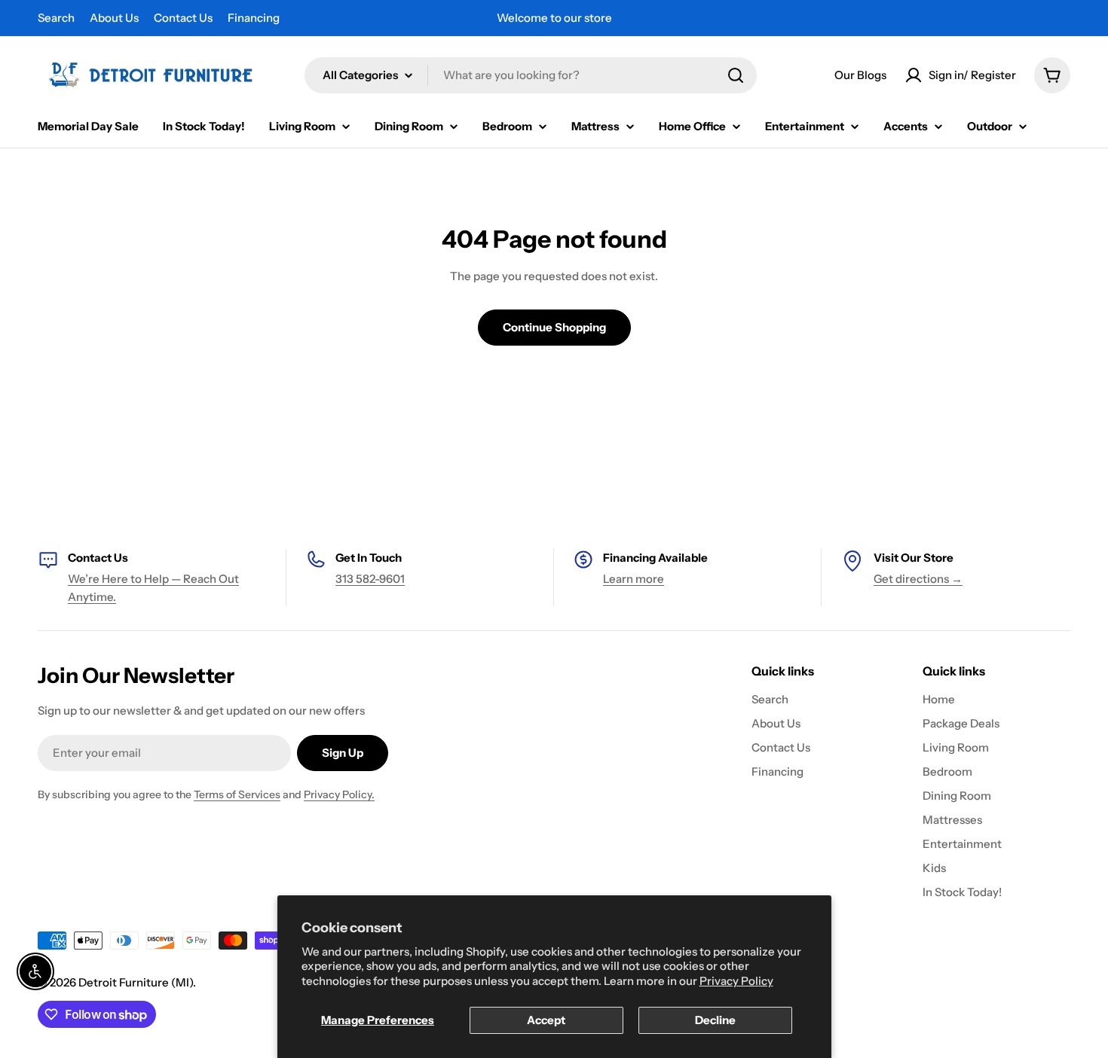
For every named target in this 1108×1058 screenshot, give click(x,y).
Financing (254, 18)
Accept (546, 1020)
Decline (715, 1020)
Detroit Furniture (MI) (135, 982)
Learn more (633, 579)
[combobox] (531, 75)
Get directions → (918, 579)
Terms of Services (237, 794)
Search (56, 18)
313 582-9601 (370, 579)
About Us (114, 18)
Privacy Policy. (339, 794)
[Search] (736, 75)
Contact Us (183, 18)
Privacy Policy (736, 981)
